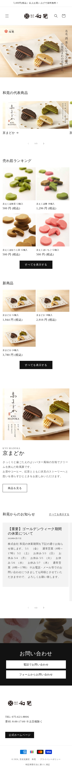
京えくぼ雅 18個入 (45, 204)
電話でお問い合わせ (36, 664)
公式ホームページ (20, 735)
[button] (7, 16)
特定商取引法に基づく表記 (38, 764)
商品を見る (15, 488)
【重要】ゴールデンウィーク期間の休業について (35, 531)
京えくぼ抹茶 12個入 (13, 204)
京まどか (9, 132)
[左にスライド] (28, 143)
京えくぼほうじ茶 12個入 (15, 250)
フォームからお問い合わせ (36, 674)
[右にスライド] (44, 143)
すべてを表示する (36, 264)
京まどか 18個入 (44, 315)
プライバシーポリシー (50, 759)
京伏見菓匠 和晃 (28, 759)
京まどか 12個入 (11, 315)
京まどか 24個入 (11, 350)
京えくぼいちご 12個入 (47, 250)
